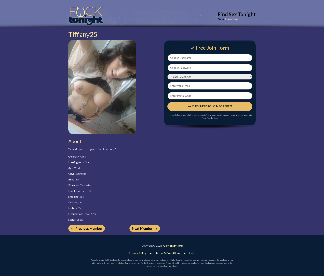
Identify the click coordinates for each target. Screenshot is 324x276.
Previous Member (88, 228)
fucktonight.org (173, 245)
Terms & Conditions (167, 253)
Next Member (142, 228)
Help (192, 253)
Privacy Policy (137, 253)
